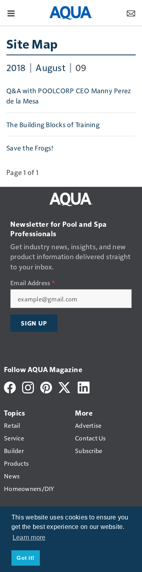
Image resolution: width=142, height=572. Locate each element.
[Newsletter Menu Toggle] (131, 13)
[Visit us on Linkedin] (84, 386)
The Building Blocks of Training (52, 124)
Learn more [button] (29, 537)
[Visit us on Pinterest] (46, 386)
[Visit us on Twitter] (64, 386)
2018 (16, 67)
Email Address (32, 283)
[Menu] (11, 13)
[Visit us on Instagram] (28, 386)
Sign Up (34, 323)
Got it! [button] (25, 558)
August (50, 67)
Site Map (32, 43)
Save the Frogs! (29, 147)
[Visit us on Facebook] (10, 386)
